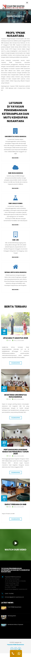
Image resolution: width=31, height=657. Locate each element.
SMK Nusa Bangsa (15, 173)
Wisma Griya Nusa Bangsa (15, 272)
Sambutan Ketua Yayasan (15, 624)
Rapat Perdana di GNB (15, 504)
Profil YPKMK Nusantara (14, 607)
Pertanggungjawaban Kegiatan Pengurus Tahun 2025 (15, 452)
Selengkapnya (16, 363)
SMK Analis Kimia (15, 203)
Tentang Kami (12, 616)
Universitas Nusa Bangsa (15, 136)
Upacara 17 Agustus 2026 (15, 338)
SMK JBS (15, 240)
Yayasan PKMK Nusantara (15, 644)
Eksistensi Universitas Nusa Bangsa (15, 396)
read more (15, 158)
